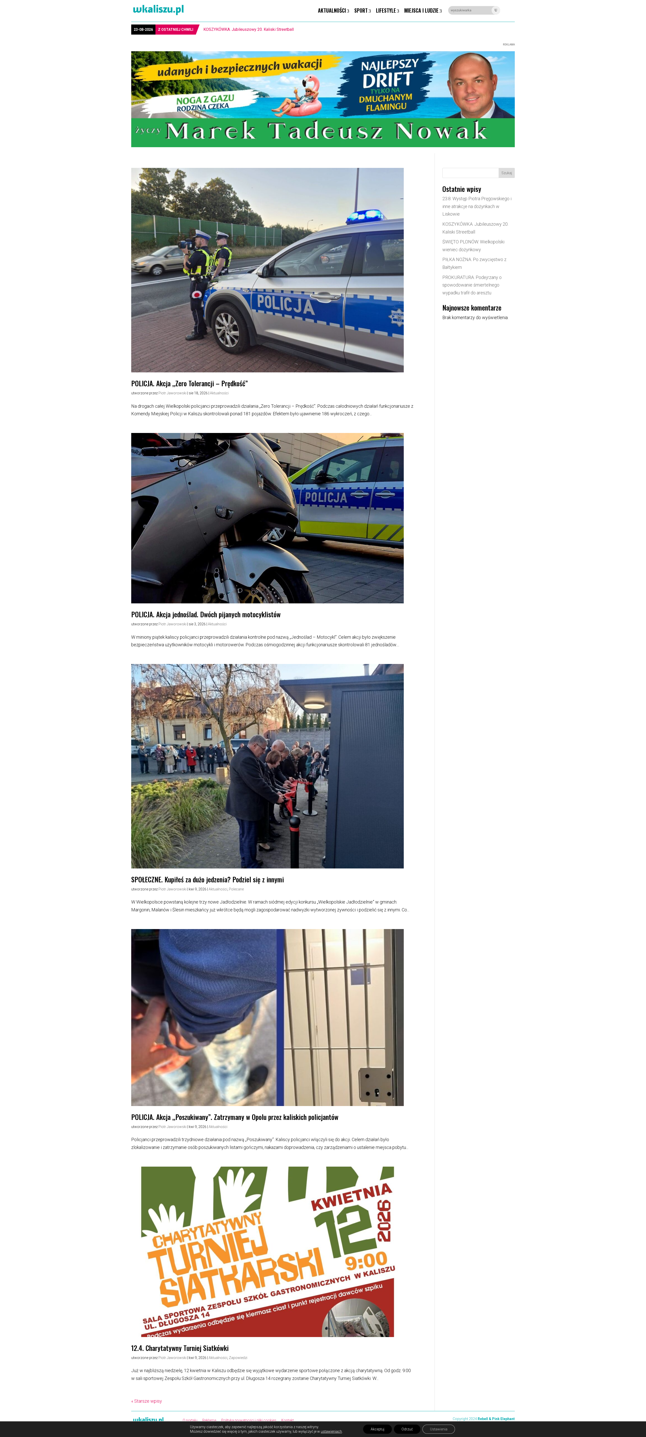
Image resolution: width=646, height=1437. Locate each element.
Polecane (236, 889)
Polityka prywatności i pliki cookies (248, 1420)
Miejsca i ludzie (421, 10)
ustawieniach (331, 1431)
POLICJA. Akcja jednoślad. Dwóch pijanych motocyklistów (206, 614)
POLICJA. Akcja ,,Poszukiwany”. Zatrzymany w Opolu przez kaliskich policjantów (234, 1117)
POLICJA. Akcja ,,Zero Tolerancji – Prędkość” (189, 383)
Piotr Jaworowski (172, 393)
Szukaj (506, 173)
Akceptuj (377, 1429)
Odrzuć (407, 1429)
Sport (361, 10)
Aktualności (332, 10)
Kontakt (287, 1420)
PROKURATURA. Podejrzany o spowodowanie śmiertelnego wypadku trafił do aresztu (472, 285)
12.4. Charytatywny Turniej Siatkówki (180, 1348)
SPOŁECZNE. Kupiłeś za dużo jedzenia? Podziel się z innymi (207, 879)
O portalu (190, 1420)
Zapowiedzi (238, 1358)
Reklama (209, 1420)
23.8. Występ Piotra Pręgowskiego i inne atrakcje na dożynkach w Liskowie (477, 206)
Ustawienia (438, 1429)
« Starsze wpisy (146, 1401)
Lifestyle (386, 10)
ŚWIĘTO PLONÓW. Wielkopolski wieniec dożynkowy (249, 29)
